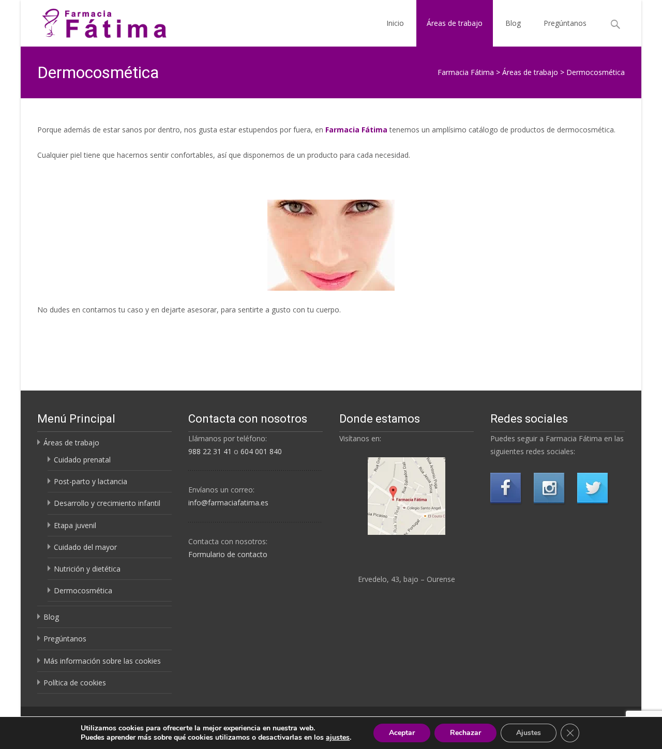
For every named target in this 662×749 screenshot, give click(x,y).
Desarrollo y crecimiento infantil (107, 503)
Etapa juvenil (75, 525)
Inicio (395, 23)
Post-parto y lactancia (90, 481)
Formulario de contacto (227, 554)
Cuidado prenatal (82, 460)
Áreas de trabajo (455, 23)
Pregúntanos (565, 23)
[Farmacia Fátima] (96, 20)
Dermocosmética (83, 590)
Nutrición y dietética (87, 569)
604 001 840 (261, 451)
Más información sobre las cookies (102, 661)
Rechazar (465, 733)
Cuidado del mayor (85, 547)
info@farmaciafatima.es (228, 502)
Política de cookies (74, 682)
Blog (513, 23)
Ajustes (528, 733)
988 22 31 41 (210, 451)
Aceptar (402, 733)
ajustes (338, 737)
